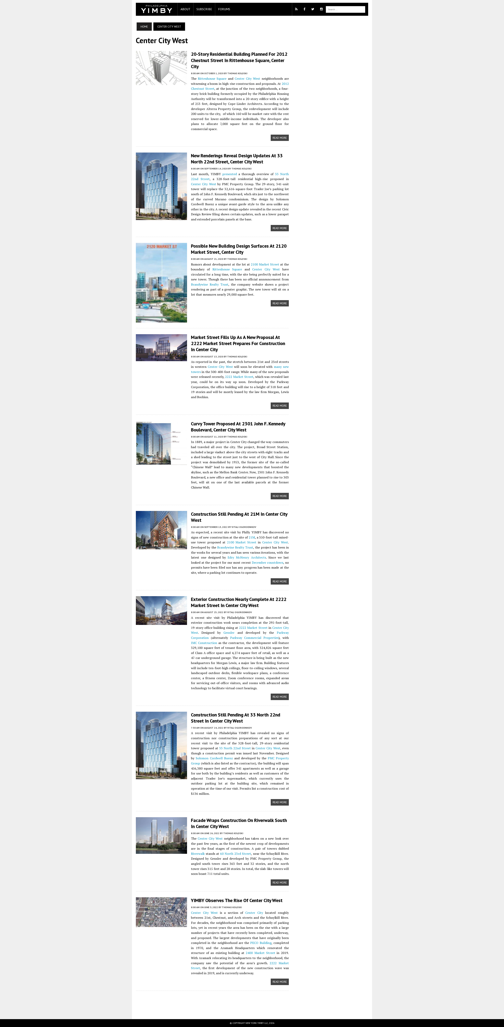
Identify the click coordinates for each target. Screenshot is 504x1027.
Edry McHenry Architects (247, 557)
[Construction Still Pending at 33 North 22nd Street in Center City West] (161, 776)
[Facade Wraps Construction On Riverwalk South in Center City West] (161, 851)
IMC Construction (204, 643)
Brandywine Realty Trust (209, 284)
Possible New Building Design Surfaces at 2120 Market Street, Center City (239, 249)
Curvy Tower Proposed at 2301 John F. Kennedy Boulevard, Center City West (238, 427)
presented (229, 174)
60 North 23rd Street (235, 853)
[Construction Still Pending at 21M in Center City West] (161, 547)
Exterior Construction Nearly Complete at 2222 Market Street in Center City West (238, 602)
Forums (224, 9)
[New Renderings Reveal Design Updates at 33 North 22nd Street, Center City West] (161, 217)
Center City (254, 912)
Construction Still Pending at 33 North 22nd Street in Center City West (235, 718)
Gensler (228, 632)
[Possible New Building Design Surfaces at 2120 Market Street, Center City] (161, 320)
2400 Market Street (260, 953)
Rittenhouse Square (212, 78)
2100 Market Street (265, 264)
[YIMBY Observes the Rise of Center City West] (161, 924)
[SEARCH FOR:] (345, 9)
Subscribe (204, 9)
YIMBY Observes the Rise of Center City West (237, 900)
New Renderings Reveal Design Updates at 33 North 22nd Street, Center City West (237, 159)
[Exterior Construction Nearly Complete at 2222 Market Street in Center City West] (161, 622)
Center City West (247, 78)
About (185, 9)
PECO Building (260, 943)
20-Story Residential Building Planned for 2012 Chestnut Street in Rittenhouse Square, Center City (239, 60)
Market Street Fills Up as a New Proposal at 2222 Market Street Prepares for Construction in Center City (238, 343)
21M (252, 537)
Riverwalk (198, 853)
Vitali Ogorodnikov (244, 527)
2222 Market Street (239, 377)
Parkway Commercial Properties (254, 638)
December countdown (268, 562)
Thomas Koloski (237, 73)
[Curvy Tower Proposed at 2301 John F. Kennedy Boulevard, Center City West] (161, 462)
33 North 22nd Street (235, 748)
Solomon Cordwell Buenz (214, 758)
